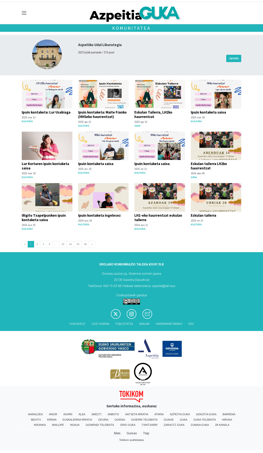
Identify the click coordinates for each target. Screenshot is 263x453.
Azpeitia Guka (180, 414)
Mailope (58, 424)
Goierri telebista (144, 419)
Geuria (103, 419)
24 (70, 244)
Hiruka (227, 419)
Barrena (229, 414)
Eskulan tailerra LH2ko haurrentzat (209, 165)
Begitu (36, 419)
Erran (51, 419)
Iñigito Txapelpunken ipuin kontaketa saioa (44, 217)
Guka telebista (204, 419)
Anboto (113, 414)
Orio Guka (127, 424)
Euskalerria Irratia (77, 419)
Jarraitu (234, 58)
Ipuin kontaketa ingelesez (99, 215)
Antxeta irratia (136, 414)
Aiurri (67, 414)
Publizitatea (124, 324)
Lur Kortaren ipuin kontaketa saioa (45, 165)
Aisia (137, 126)
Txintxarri (149, 424)
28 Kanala (222, 424)
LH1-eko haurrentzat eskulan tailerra (158, 217)
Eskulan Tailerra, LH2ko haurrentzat (153, 114)
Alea (82, 414)
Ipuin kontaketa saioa (208, 112)
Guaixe (169, 419)
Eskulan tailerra (203, 215)
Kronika (40, 424)
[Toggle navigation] (24, 13)
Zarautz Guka (174, 424)
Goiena (120, 419)
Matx (117, 433)
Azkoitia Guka (206, 414)
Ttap (146, 433)
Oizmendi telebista (100, 424)
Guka (183, 419)
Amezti (96, 414)
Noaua (75, 424)
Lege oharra (100, 324)
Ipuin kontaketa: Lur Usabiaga (46, 112)
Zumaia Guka (200, 424)
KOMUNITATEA (131, 28)
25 (77, 244)
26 (85, 244)
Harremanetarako (169, 324)
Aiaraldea (35, 414)
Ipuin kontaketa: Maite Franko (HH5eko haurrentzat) (102, 114)
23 (62, 244)
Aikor (53, 414)
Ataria (159, 414)
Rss (191, 324)
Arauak (144, 324)
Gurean (132, 433)
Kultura (27, 121)
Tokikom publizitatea (131, 439)
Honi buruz (77, 324)
